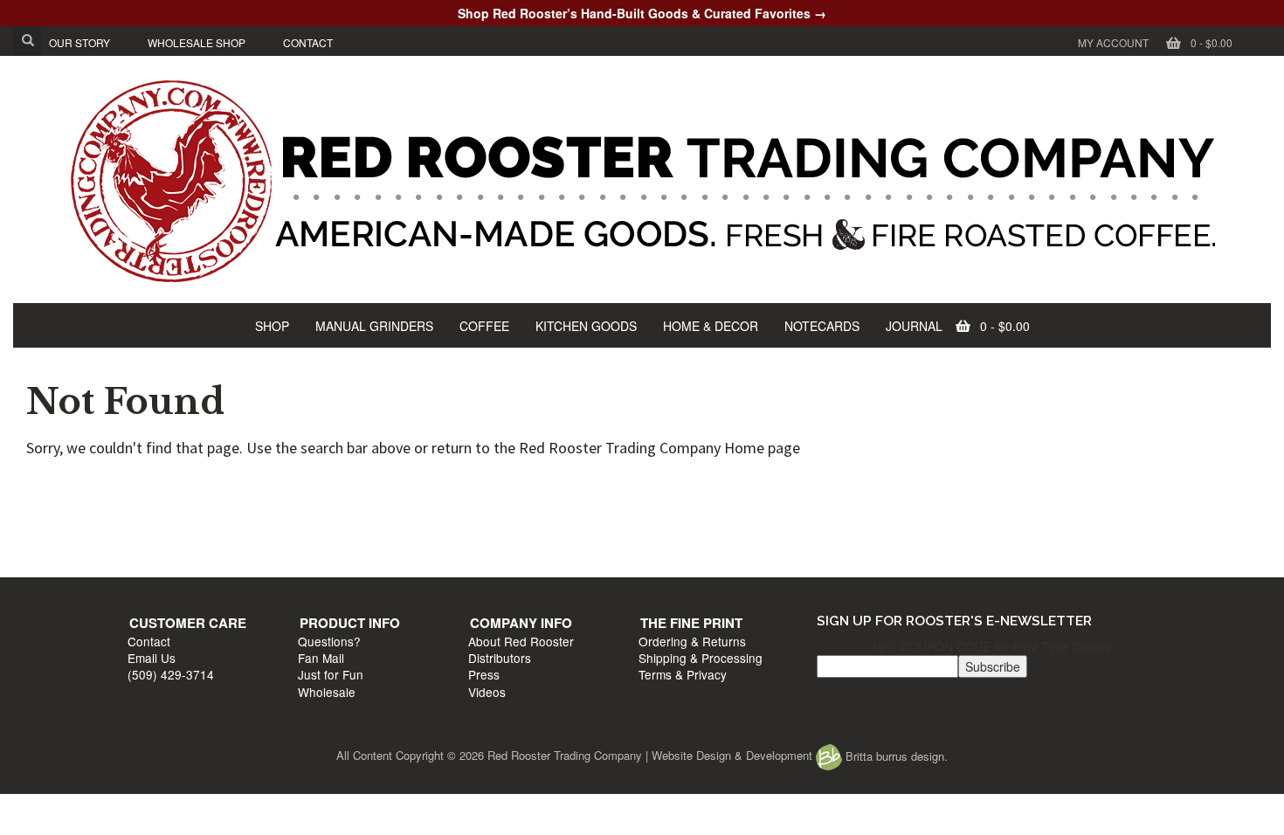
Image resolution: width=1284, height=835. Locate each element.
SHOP (272, 326)
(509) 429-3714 (179, 539)
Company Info (700, 487)
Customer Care (196, 487)
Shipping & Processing (965, 522)
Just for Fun (425, 539)
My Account (1113, 42)
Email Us (160, 522)
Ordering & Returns (957, 505)
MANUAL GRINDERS (374, 326)
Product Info (444, 487)
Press (663, 539)
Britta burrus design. (895, 756)
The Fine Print (956, 487)
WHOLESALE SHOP (196, 42)
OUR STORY (79, 42)
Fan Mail (415, 522)
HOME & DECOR (710, 326)
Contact (157, 505)
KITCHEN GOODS (586, 326)
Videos (666, 556)
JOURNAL (914, 326)
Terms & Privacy (947, 539)
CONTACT (308, 42)
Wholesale (421, 556)
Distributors (678, 522)
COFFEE (484, 326)
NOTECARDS (821, 326)
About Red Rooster (700, 505)
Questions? (423, 505)
